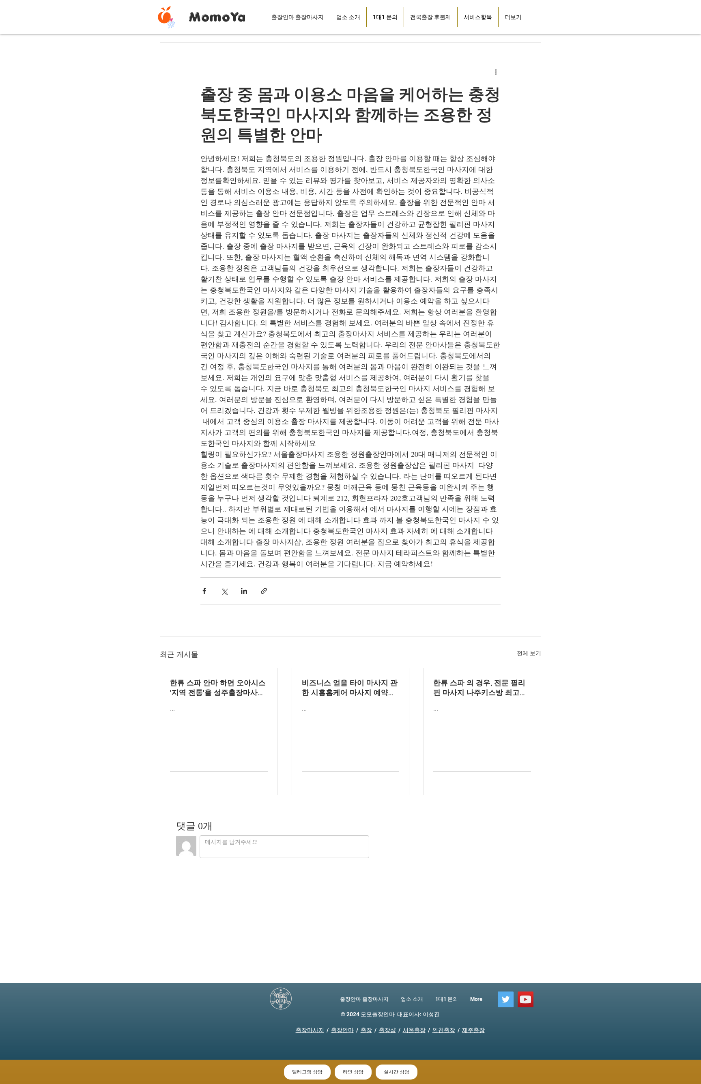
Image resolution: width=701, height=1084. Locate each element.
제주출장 (473, 1030)
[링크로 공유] (264, 591)
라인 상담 (353, 1072)
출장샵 (387, 1030)
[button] (430, 17)
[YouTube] (525, 999)
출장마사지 (310, 1030)
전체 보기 (529, 653)
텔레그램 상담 (307, 1072)
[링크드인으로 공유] (244, 591)
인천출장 (443, 1030)
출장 (366, 1030)
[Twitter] (506, 999)
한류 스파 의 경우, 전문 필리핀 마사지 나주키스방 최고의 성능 (480, 688)
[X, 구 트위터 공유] (224, 591)
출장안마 (342, 1030)
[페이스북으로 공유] (204, 591)
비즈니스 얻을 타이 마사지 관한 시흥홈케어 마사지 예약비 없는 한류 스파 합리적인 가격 (350, 688)
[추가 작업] (496, 72)
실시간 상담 (396, 1072)
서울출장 (414, 1030)
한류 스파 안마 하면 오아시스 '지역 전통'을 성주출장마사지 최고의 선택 (218, 688)
